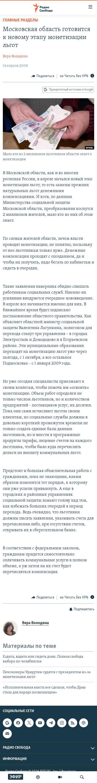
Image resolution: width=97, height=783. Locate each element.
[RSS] (72, 722)
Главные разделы (20, 20)
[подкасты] (38, 777)
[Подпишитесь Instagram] (61, 722)
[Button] (43, 76)
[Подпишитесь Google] (7, 722)
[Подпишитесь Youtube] (40, 722)
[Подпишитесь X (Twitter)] (29, 722)
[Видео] (60, 777)
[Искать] (82, 777)
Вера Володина (15, 56)
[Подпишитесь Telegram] (50, 722)
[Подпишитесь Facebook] (18, 722)
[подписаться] (7, 733)
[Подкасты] (83, 722)
